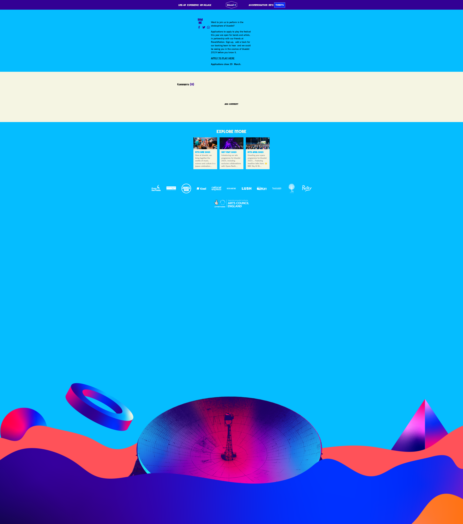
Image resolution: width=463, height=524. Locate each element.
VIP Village (205, 5)
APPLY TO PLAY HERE (223, 58)
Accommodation (258, 5)
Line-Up (182, 5)
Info (271, 5)
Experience (193, 5)
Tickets (280, 5)
